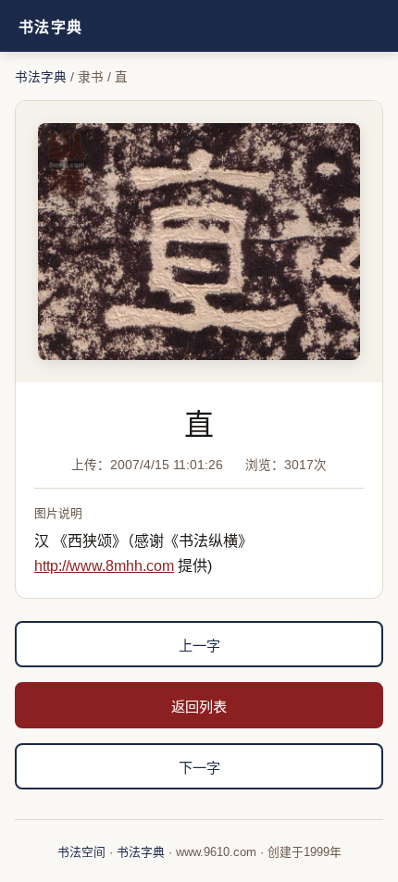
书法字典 (50, 27)
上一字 (199, 645)
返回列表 (199, 706)
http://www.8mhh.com (104, 566)
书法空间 (81, 852)
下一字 (199, 768)
